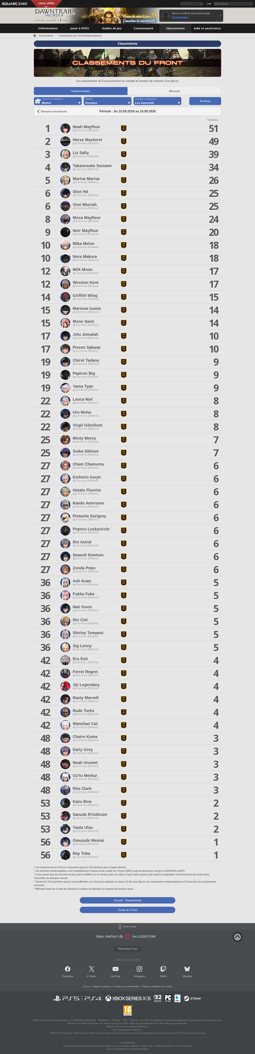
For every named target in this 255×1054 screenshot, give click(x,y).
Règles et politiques (102, 986)
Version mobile (129, 927)
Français (223, 3)
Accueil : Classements (127, 900)
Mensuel (174, 91)
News (93, 976)
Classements (46, 35)
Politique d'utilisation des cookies (157, 986)
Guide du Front (127, 909)
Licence (86, 986)
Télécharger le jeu (127, 948)
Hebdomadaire (80, 91)
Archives (205, 101)
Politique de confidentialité (127, 986)
